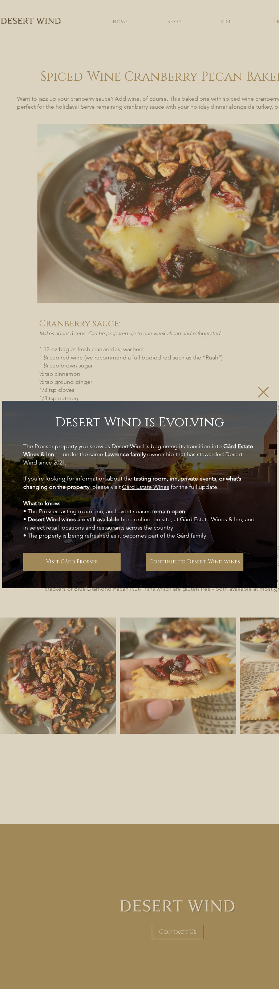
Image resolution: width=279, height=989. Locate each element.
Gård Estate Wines (145, 486)
